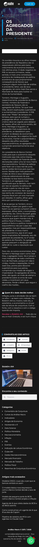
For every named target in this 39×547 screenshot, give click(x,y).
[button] (19, 4)
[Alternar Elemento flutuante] (30, 540)
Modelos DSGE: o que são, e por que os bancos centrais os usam (18, 482)
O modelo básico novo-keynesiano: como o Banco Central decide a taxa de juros (19, 490)
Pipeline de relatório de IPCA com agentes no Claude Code (16, 518)
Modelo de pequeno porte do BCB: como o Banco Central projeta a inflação (19, 498)
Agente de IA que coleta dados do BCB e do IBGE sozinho (19, 504)
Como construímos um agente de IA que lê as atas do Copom (19, 511)
